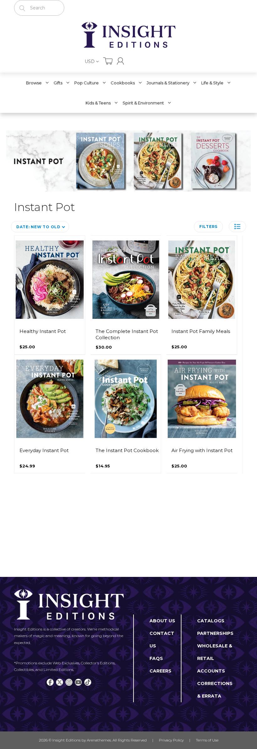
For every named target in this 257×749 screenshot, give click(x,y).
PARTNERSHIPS (215, 633)
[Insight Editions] (128, 35)
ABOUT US (162, 621)
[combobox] (39, 7)
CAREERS (160, 671)
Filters (208, 226)
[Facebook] (50, 682)
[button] (237, 226)
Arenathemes (99, 740)
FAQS (156, 658)
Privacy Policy (171, 740)
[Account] (120, 61)
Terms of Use (207, 740)
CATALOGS (210, 621)
